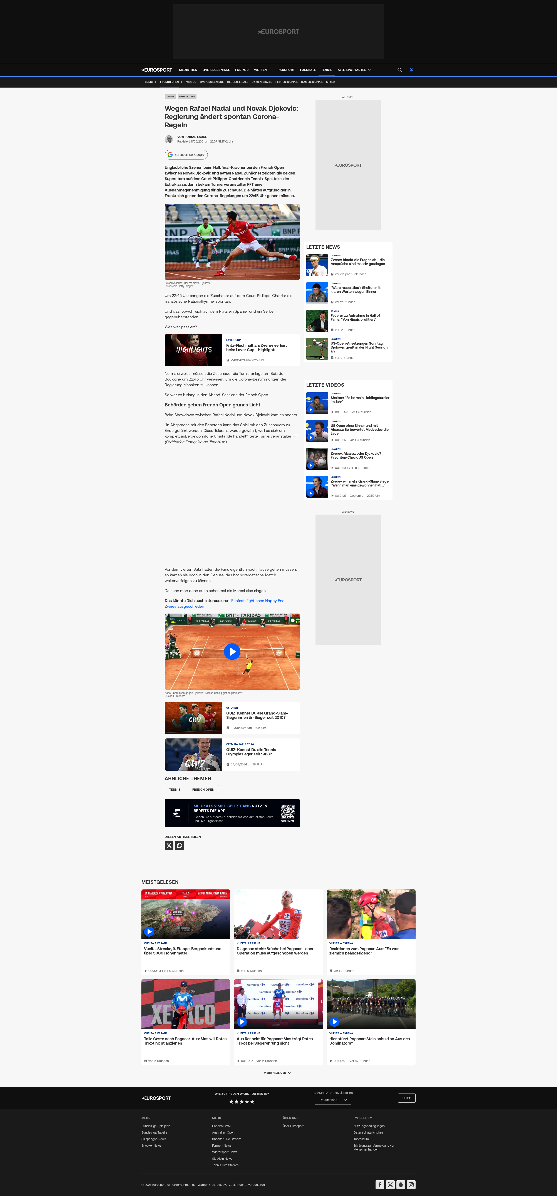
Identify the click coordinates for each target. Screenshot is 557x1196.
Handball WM (221, 1126)
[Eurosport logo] (156, 70)
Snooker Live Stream (226, 1139)
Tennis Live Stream (225, 1165)
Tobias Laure (196, 137)
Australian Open (223, 1132)
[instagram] (411, 1184)
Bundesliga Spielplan (155, 1126)
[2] (236, 1101)
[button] (232, 651)
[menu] (400, 69)
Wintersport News (224, 1152)
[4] (247, 1101)
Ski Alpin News (222, 1158)
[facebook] (380, 1184)
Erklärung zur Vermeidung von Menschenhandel (374, 1147)
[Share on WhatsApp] (179, 845)
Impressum (361, 1139)
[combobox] (333, 1100)
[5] (252, 1101)
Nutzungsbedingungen (369, 1126)
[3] (241, 1101)
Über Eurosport (293, 1126)
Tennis (170, 96)
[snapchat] (400, 1184)
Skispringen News (153, 1139)
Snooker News (151, 1145)
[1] (231, 1101)
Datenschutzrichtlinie (368, 1132)
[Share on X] (169, 845)
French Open (187, 96)
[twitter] (390, 1184)
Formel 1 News (222, 1145)
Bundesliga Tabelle (154, 1132)
